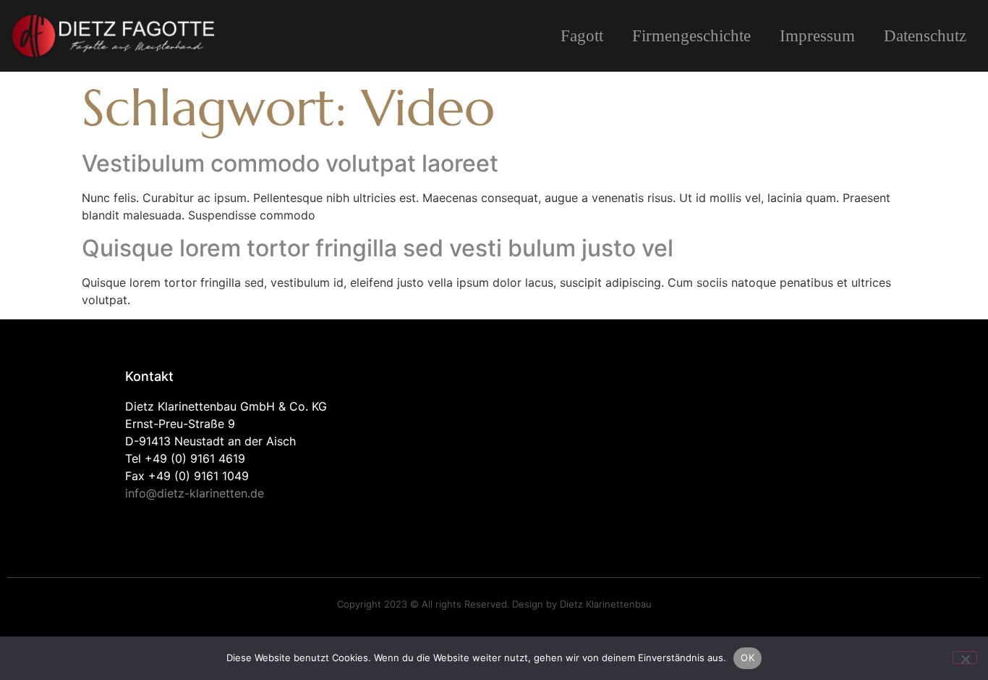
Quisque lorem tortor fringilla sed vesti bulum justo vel (377, 248)
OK (747, 657)
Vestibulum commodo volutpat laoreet (290, 163)
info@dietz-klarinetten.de (194, 493)
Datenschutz (925, 36)
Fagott (582, 36)
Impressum (817, 36)
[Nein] (965, 657)
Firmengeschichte (691, 36)
